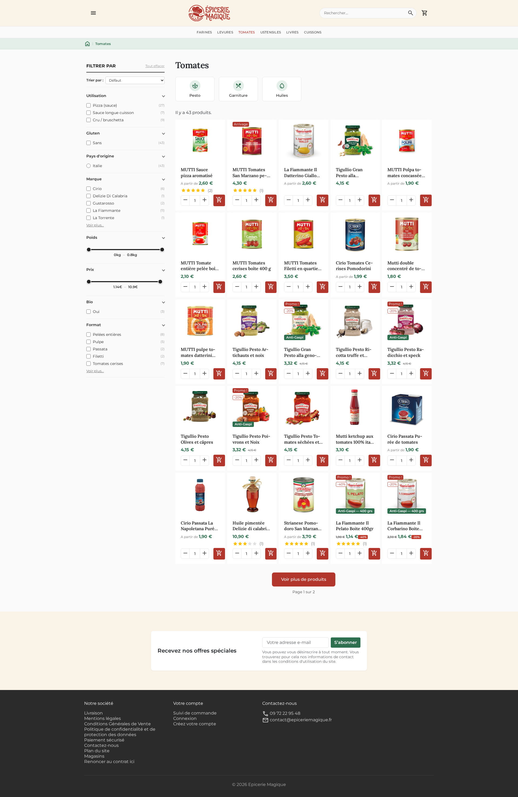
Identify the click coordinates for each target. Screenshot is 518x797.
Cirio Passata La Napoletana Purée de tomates (199, 526)
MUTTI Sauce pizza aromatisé (197, 172)
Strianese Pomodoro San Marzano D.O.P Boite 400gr (302, 526)
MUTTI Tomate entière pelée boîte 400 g (200, 266)
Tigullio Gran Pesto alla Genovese (349, 172)
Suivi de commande (195, 713)
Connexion (185, 718)
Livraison (93, 713)
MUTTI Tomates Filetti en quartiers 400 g (303, 266)
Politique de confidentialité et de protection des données (119, 732)
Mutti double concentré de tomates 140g (404, 266)
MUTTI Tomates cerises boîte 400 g (252, 265)
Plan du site (97, 750)
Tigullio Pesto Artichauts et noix (250, 352)
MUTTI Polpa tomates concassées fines (405, 172)
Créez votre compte (194, 723)
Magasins (94, 756)
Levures (225, 32)
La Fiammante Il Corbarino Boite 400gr (403, 526)
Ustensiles (270, 32)
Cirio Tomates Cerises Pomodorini (354, 265)
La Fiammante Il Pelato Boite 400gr (354, 526)
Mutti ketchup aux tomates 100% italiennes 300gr (354, 439)
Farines (204, 32)
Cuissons (313, 32)
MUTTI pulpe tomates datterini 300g (198, 352)
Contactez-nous (101, 745)
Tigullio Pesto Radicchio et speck (405, 352)
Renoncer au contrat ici (109, 761)
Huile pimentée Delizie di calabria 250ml (251, 526)
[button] (93, 13)
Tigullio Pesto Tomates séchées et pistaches (302, 439)
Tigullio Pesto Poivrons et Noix (251, 439)
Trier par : (94, 80)
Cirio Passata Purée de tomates (404, 439)
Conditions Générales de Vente (117, 723)
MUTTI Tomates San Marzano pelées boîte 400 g (250, 172)
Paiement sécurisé (104, 740)
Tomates (246, 32)
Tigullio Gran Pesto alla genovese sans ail (300, 352)
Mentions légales (102, 718)
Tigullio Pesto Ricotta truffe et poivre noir (354, 352)
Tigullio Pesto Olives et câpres (197, 439)
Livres (292, 32)
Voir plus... (95, 225)
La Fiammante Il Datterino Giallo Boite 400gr (300, 172)
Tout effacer (155, 66)
